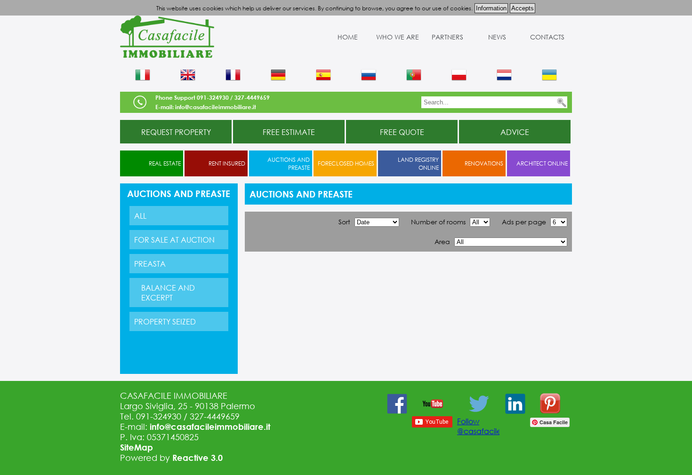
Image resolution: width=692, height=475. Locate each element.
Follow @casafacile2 (481, 426)
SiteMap (136, 447)
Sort (344, 221)
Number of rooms (438, 221)
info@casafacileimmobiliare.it (210, 426)
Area (442, 241)
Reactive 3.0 (197, 457)
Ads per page (524, 221)
